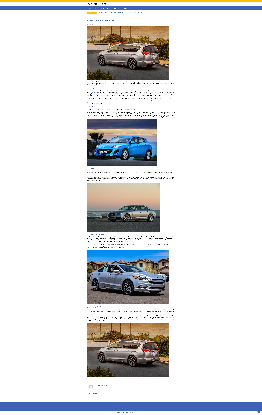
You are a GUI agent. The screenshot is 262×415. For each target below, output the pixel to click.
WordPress (125, 412)
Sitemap (109, 8)
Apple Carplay (96, 92)
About (102, 8)
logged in (95, 396)
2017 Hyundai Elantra (94, 91)
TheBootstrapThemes (140, 412)
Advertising (116, 8)
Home (89, 8)
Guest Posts (125, 8)
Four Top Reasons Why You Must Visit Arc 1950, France (113, 12)
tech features (131, 109)
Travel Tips (91, 24)
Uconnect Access (164, 311)
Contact (96, 8)
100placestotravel (101, 385)
